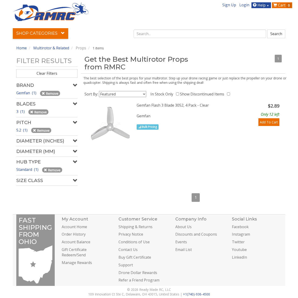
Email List (183, 249)
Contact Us (128, 249)
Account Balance (76, 241)
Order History (74, 234)
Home (21, 48)
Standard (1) (27, 169)
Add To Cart (269, 122)
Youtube (239, 249)
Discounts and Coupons (196, 234)
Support (126, 265)
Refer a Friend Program (139, 280)
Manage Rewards (77, 262)
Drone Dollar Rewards (138, 272)
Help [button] (263, 5)
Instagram (241, 234)
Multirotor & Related (51, 48)
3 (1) (21, 111)
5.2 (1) (22, 130)
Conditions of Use (134, 241)
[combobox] (200, 34)
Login (244, 4)
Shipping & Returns (135, 226)
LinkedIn (239, 257)
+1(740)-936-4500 (196, 294)
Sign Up (229, 4)
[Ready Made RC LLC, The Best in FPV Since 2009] (50, 11)
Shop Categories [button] (37, 33)
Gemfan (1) (26, 92)
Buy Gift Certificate (135, 257)
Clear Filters (47, 73)
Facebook (240, 226)
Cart (283, 5)
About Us (183, 226)
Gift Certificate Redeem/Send (74, 252)
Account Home (74, 226)
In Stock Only (162, 94)
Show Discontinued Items (203, 94)
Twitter (238, 241)
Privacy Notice (131, 234)
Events (181, 241)
